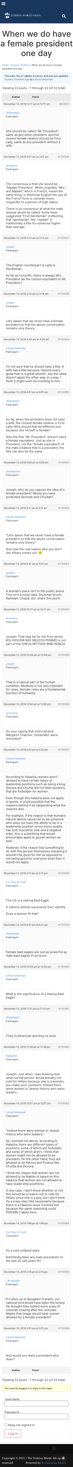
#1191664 (63, 1223)
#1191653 (63, 563)
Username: (12, 1399)
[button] (3, 3)
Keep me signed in (21, 1424)
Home (5, 65)
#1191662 (63, 1046)
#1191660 (63, 966)
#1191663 (63, 1103)
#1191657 (63, 749)
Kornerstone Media (54, 1462)
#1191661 (63, 1008)
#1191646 (63, 156)
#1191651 (63, 462)
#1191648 (63, 293)
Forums (15, 65)
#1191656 (63, 704)
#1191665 (63, 1271)
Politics (25, 65)
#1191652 (63, 507)
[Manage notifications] (63, 1458)
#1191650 (63, 392)
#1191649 (63, 339)
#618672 (64, 103)
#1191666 (63, 1328)
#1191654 (63, 609)
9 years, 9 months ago (16, 79)
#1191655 (63, 654)
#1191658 (63, 873)
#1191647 (63, 237)
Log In (13, 1434)
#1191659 (63, 924)
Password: (12, 1412)
